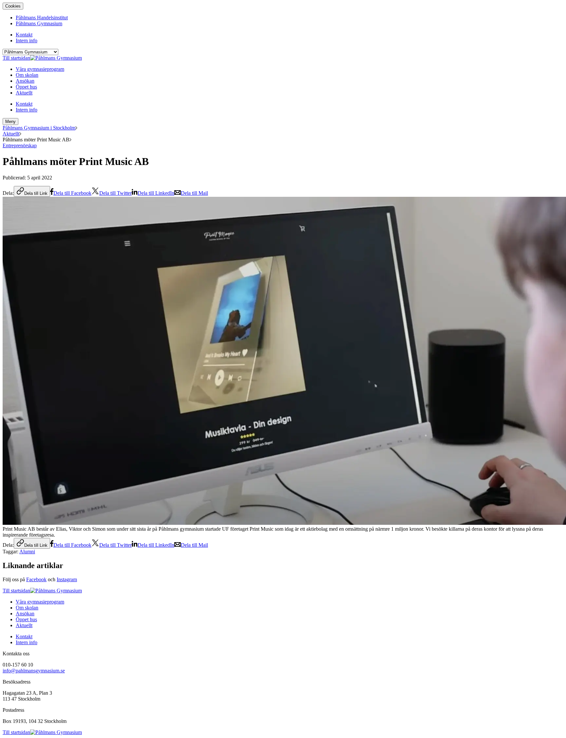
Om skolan (27, 607)
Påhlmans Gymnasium (39, 23)
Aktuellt (11, 133)
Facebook (36, 579)
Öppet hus (26, 619)
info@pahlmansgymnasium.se (34, 670)
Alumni (27, 551)
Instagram (67, 579)
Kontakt (24, 636)
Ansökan (25, 613)
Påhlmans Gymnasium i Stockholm (39, 128)
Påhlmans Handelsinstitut (42, 17)
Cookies (13, 6)
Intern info (26, 642)
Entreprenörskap (20, 145)
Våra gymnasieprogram (40, 602)
